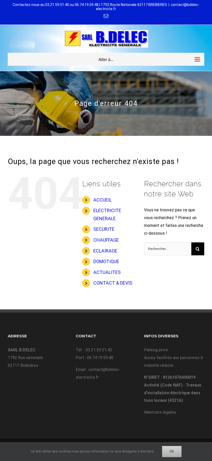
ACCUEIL (102, 200)
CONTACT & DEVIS (112, 283)
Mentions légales (160, 412)
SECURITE (104, 229)
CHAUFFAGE (106, 240)
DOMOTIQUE (106, 261)
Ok (172, 451)
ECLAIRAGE (105, 251)
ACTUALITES (107, 272)
